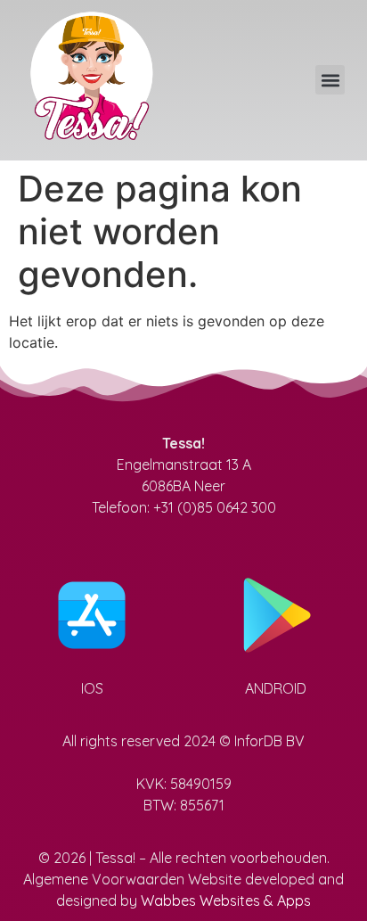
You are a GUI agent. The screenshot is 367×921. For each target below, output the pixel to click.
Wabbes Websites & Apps (226, 900)
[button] (330, 80)
